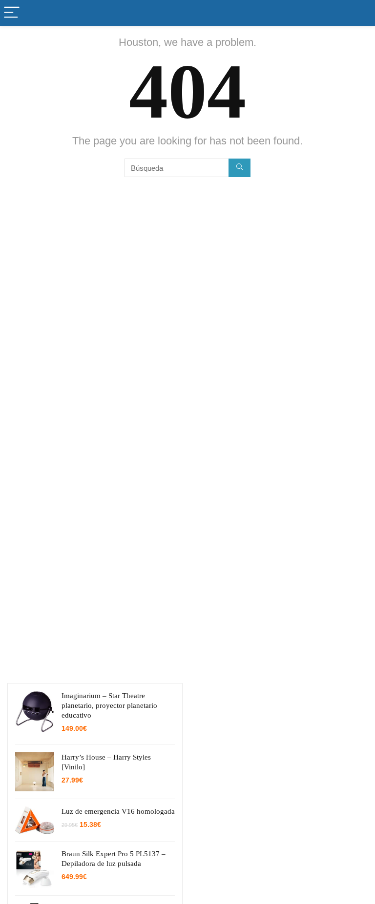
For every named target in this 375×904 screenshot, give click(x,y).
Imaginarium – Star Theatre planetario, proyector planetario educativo (109, 705)
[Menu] (11, 13)
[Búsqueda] (239, 168)
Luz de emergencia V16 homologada (118, 811)
